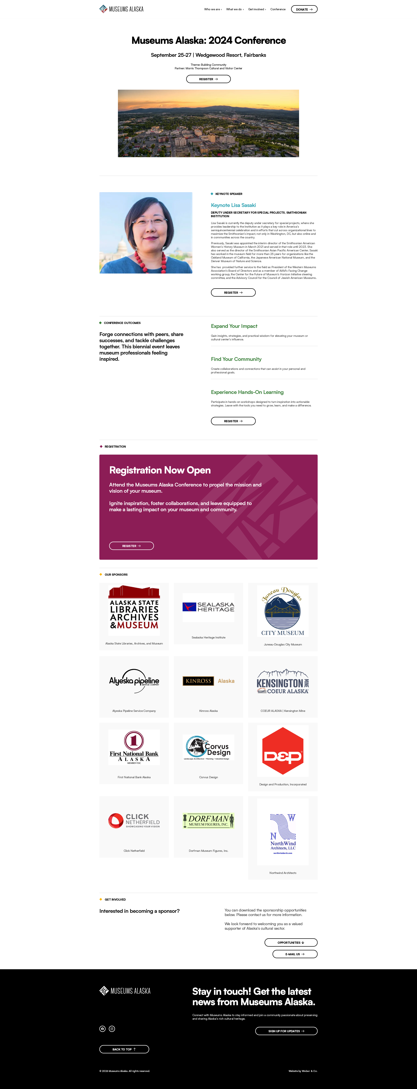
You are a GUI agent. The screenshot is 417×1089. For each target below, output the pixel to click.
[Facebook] (102, 1029)
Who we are (212, 9)
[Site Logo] (122, 9)
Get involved (256, 9)
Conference (278, 9)
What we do (234, 9)
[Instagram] (112, 1029)
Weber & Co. (310, 1071)
